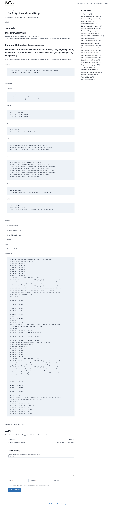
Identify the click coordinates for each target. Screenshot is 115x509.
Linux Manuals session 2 (88, 43)
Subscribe (90, 3)
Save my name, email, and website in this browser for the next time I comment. (30, 485)
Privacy (63, 504)
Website (56, 480)
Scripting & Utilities (86, 67)
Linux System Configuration (89, 60)
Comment (11, 456)
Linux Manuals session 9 (88, 57)
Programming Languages (88, 65)
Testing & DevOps (86, 77)
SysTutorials (53, 504)
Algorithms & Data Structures (89, 16)
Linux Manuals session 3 (20, 10)
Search (107, 3)
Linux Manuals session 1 (88, 40)
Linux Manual (10, 17)
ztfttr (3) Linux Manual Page (65, 441)
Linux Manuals (98, 3)
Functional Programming (88, 31)
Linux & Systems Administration (90, 36)
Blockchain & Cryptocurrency (89, 19)
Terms (59, 504)
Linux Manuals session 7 (88, 53)
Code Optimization (86, 21)
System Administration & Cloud (90, 72)
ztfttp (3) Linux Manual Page (16, 441)
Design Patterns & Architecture (90, 26)
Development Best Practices (89, 28)
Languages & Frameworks (89, 33)
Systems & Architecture (88, 74)
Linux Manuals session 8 (88, 55)
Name (11, 480)
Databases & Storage (87, 23)
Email (33, 480)
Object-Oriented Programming (90, 62)
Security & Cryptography (88, 70)
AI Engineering (85, 14)
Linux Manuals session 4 (88, 48)
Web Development (86, 79)
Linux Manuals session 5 (88, 50)
